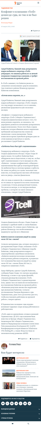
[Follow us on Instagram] (7, 403)
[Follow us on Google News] (25, 403)
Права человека (21, 383)
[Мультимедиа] (13, 423)
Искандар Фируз (6, 23)
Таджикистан (7, 8)
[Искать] (28, 423)
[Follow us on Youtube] (3, 403)
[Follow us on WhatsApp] (20, 403)
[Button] (35, 31)
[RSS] (29, 403)
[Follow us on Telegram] (16, 403)
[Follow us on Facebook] (12, 403)
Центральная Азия (22, 358)
